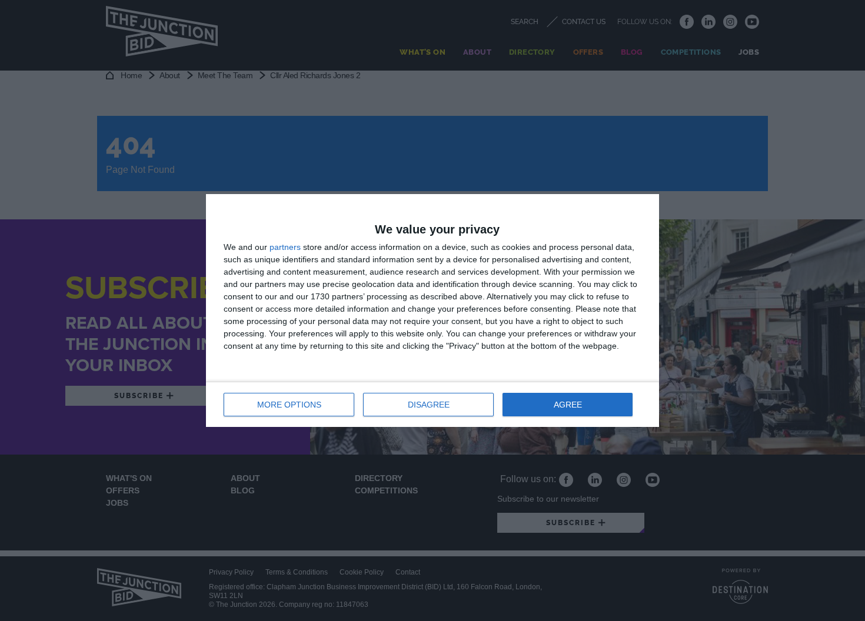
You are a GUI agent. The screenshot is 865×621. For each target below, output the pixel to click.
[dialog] (432, 310)
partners (285, 247)
